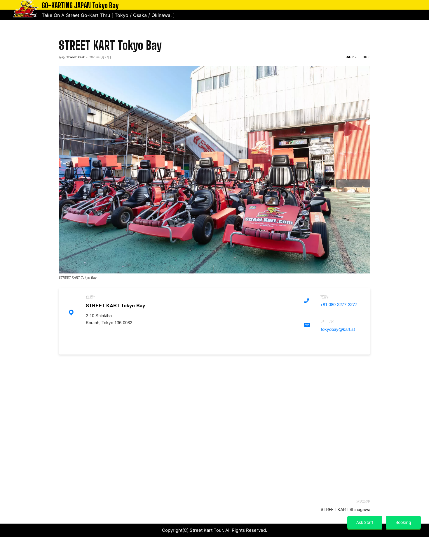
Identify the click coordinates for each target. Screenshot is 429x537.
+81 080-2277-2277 (338, 304)
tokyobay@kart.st (338, 329)
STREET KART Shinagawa (345, 509)
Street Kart (76, 57)
